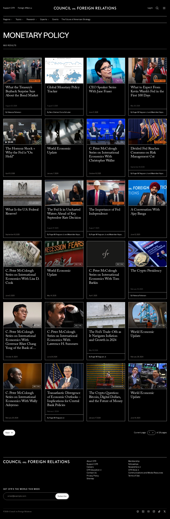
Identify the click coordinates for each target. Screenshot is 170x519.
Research (31, 19)
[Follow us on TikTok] (159, 511)
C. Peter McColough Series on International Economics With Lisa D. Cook (22, 277)
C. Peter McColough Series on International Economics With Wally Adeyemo (21, 399)
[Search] (157, 8)
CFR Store (132, 470)
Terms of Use (134, 476)
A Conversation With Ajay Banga (145, 212)
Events (55, 19)
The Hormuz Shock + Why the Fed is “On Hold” (20, 153)
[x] (164, 511)
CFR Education (93, 470)
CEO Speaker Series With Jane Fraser (102, 89)
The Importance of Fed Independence (104, 212)
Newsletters (133, 467)
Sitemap (90, 478)
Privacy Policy (93, 476)
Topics (18, 19)
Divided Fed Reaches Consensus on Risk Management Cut (145, 153)
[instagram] (154, 511)
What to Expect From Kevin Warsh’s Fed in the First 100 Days (147, 91)
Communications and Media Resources (145, 473)
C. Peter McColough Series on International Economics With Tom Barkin (104, 277)
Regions (6, 19)
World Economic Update (59, 150)
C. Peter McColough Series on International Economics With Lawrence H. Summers (62, 338)
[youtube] (148, 511)
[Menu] (164, 8)
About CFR (91, 461)
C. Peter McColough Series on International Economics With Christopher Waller (104, 155)
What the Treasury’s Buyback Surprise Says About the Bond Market (22, 91)
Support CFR (9, 8)
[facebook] (138, 511)
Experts (43, 19)
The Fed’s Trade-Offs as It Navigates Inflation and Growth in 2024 (105, 336)
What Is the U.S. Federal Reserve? (22, 212)
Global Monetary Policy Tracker (63, 89)
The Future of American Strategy (76, 19)
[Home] (85, 8)
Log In (150, 8)
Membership (134, 461)
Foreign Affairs (24, 8)
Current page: (140, 433)
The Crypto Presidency (146, 271)
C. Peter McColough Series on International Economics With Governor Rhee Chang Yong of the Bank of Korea (21, 340)
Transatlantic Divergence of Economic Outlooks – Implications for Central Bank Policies (63, 399)
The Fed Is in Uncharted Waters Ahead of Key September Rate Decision (64, 214)
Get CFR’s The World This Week (21, 489)
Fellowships (133, 464)
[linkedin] (143, 511)
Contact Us (92, 473)
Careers (90, 467)
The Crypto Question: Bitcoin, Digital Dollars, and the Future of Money (106, 397)
